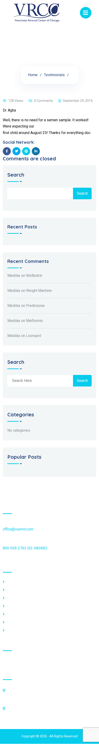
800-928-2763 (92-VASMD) (25, 548)
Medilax (13, 275)
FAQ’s (11, 590)
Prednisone (35, 305)
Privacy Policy (18, 614)
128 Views (15, 101)
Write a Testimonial (22, 622)
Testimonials (54, 75)
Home (33, 75)
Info (10, 598)
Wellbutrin (34, 275)
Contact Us (15, 630)
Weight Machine (39, 290)
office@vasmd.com (18, 529)
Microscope (16, 606)
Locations (15, 582)
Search (15, 175)
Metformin (34, 320)
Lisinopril (33, 336)
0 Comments (43, 101)
